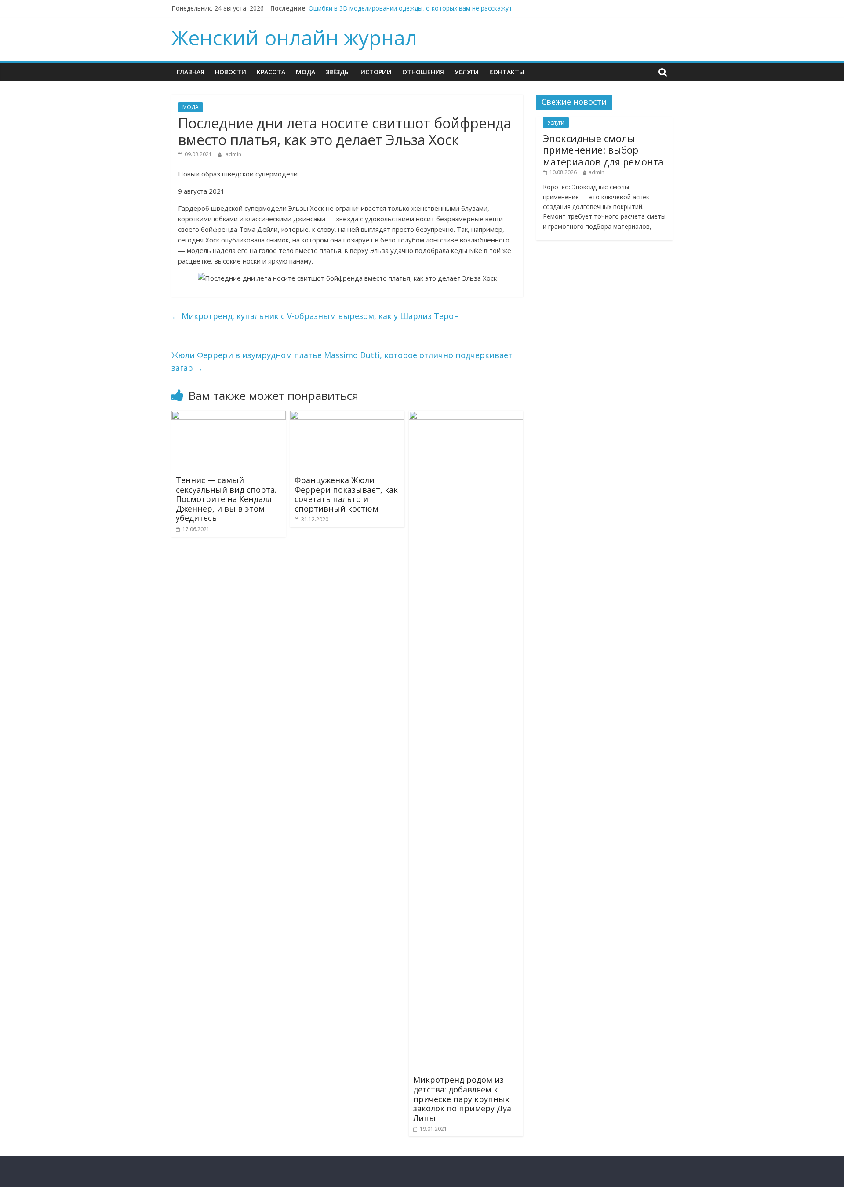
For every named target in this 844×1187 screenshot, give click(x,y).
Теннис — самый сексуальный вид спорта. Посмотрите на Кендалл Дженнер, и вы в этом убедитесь (226, 499)
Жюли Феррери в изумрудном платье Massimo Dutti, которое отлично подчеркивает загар (342, 361)
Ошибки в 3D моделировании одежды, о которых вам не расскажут (410, 8)
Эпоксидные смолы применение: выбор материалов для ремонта (603, 150)
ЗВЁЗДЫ (338, 72)
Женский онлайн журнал (294, 37)
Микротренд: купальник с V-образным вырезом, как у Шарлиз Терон (315, 316)
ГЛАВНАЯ (190, 72)
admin (233, 154)
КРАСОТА (271, 72)
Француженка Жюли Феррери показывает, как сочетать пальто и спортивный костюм (346, 494)
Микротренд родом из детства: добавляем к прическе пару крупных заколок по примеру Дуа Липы (462, 1098)
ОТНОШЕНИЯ (423, 72)
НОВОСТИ (230, 72)
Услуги (467, 72)
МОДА (305, 72)
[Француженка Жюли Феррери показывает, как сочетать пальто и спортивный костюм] (347, 416)
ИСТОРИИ (376, 72)
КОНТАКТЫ (506, 72)
